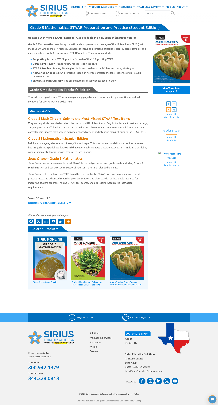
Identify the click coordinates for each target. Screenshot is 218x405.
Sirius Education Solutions (97, 394)
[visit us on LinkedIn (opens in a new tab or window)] (158, 381)
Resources (126, 7)
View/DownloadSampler (171, 90)
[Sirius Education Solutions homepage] (46, 11)
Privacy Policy (133, 394)
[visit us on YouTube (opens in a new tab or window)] (175, 381)
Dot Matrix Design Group (130, 401)
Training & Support (149, 7)
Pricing (170, 7)
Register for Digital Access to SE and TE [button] (48, 203)
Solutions (77, 7)
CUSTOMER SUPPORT (138, 333)
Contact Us (131, 343)
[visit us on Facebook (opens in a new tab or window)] (142, 381)
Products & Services (101, 7)
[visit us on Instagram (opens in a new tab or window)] (150, 381)
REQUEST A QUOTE (130, 13)
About (181, 7)
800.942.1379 (43, 367)
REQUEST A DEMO (99, 13)
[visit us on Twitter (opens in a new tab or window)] (166, 381)
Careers (93, 351)
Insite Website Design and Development (100, 401)
